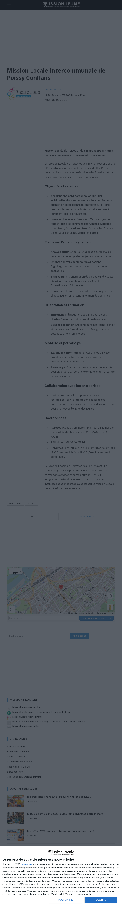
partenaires (26, 864)
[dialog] (61, 876)
